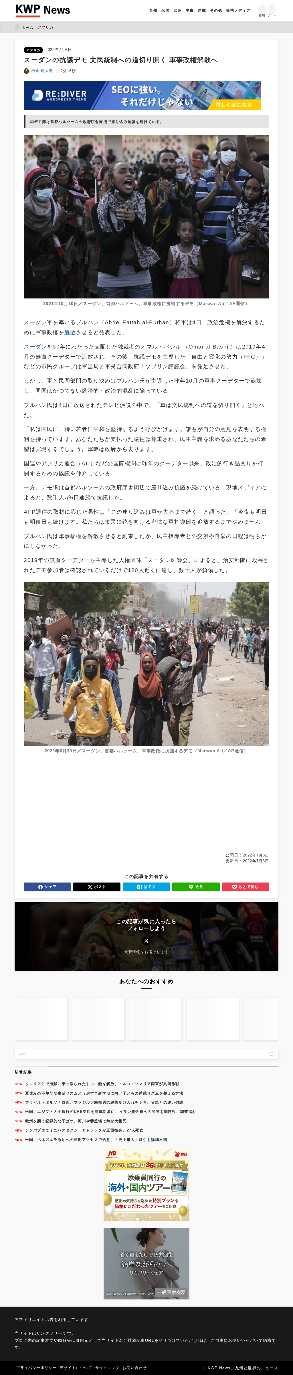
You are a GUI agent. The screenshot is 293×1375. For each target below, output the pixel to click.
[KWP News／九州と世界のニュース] (43, 10)
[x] (146, 940)
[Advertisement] (146, 805)
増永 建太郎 (42, 71)
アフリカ (33, 50)
